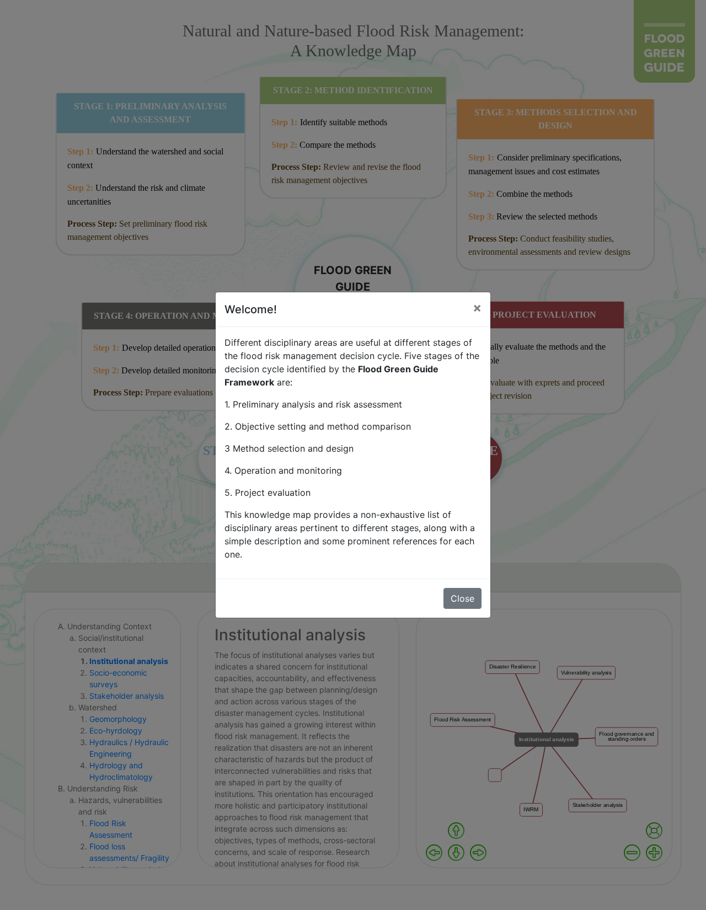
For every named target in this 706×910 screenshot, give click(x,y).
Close (462, 598)
